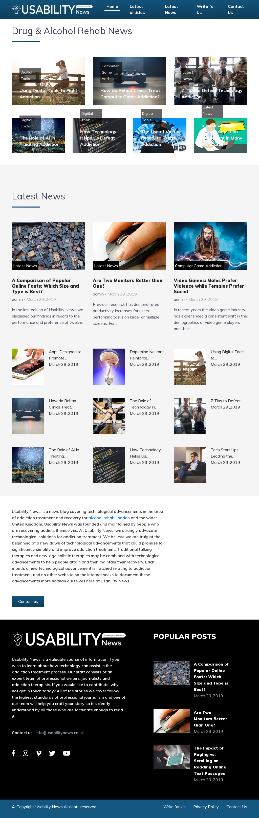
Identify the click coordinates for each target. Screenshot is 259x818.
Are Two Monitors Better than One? (127, 283)
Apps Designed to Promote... (65, 354)
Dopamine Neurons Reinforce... (147, 354)
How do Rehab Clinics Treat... (62, 404)
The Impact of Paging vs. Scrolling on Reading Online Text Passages (210, 760)
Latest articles (137, 9)
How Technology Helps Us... (145, 453)
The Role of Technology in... (143, 404)
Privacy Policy (206, 806)
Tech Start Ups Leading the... (225, 453)
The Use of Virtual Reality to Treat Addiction (160, 138)
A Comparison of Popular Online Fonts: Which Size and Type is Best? (45, 286)
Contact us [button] (28, 601)
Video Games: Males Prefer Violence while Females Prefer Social (209, 286)
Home (112, 6)
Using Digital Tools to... (227, 354)
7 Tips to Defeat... (227, 400)
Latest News (171, 9)
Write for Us (206, 9)
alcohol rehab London (109, 517)
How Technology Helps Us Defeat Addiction (98, 138)
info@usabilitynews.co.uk (59, 732)
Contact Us (236, 9)
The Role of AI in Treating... (64, 453)
